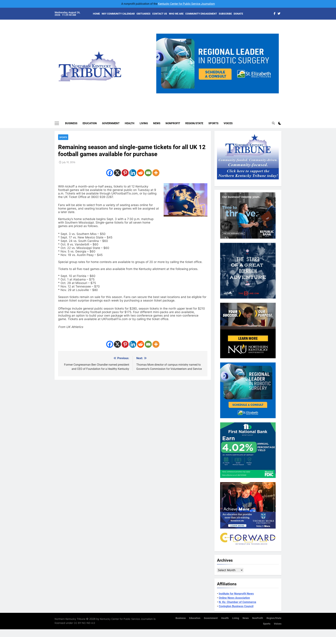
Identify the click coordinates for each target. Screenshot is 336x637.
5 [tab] (232, 95)
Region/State (194, 123)
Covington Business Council (236, 606)
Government (111, 123)
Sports (213, 123)
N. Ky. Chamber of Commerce (237, 602)
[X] (117, 172)
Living (144, 123)
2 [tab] (212, 95)
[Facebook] (109, 172)
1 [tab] (206, 95)
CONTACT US (159, 13)
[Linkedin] (132, 172)
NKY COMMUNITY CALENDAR (118, 13)
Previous (160, 93)
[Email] (148, 172)
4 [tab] (225, 95)
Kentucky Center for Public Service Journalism (186, 3)
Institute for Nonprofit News (236, 593)
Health (129, 123)
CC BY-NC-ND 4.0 (84, 622)
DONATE (238, 13)
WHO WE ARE (176, 13)
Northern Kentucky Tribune (70, 618)
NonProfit (173, 123)
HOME (96, 13)
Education (90, 123)
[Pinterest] (125, 172)
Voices (228, 123)
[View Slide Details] (217, 63)
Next (274, 93)
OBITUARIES (143, 13)
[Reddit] (140, 172)
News (156, 123)
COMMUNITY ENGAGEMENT (201, 13)
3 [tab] (219, 95)
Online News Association (234, 598)
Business (71, 123)
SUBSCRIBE (225, 13)
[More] (155, 172)
